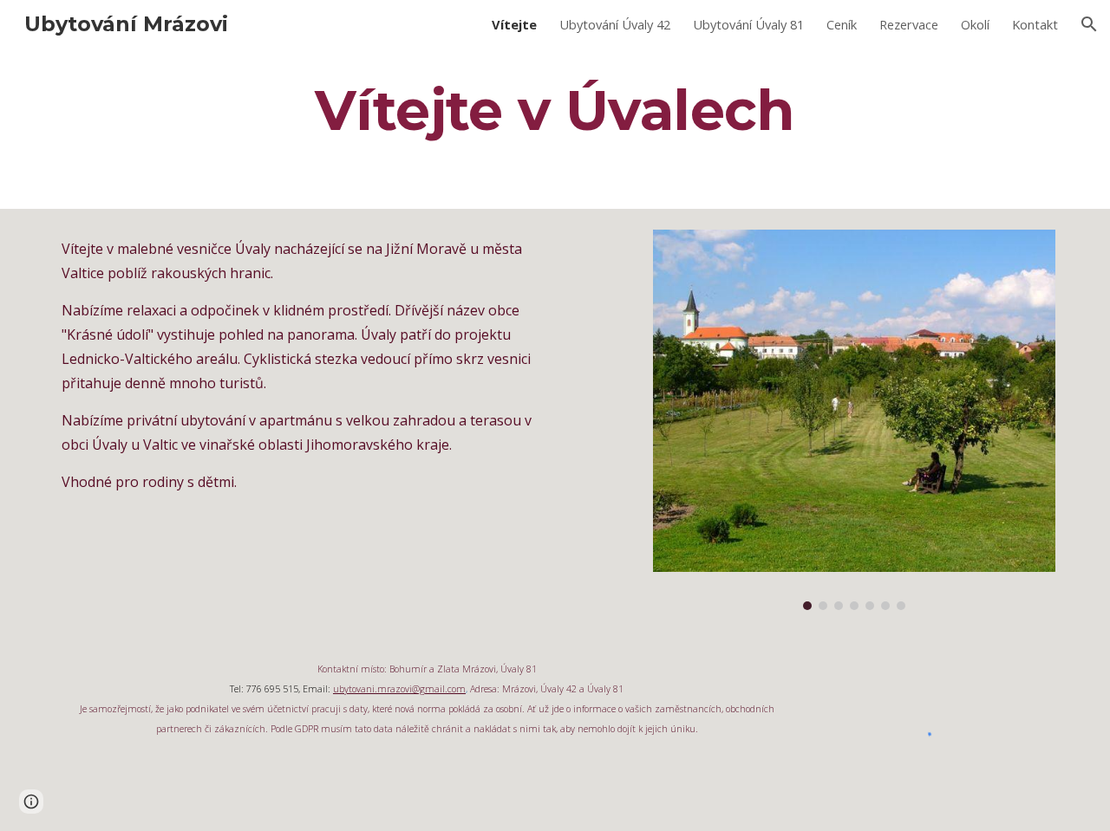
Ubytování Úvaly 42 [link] (614, 24)
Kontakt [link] (1035, 24)
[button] (1089, 24)
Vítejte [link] (514, 24)
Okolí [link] (975, 24)
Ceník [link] (841, 24)
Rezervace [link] (908, 24)
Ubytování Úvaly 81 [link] (748, 24)
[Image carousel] (854, 420)
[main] (555, 110)
